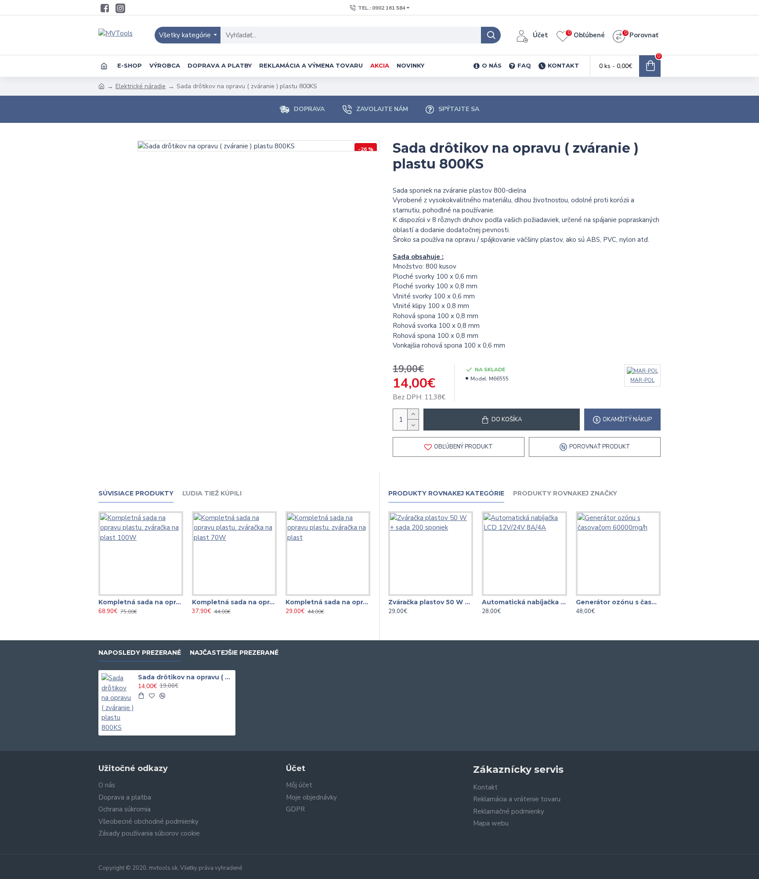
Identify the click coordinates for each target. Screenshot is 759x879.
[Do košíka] (141, 695)
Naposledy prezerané (139, 653)
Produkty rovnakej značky (565, 493)
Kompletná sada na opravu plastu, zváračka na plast (328, 602)
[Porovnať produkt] (158, 594)
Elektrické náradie (141, 86)
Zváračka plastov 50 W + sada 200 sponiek (430, 602)
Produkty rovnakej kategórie (446, 493)
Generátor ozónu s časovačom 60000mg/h (618, 602)
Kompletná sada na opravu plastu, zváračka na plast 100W (140, 602)
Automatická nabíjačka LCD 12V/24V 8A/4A (524, 602)
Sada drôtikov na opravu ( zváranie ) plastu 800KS (185, 677)
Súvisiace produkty (135, 493)
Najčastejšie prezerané (234, 653)
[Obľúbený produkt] (140, 594)
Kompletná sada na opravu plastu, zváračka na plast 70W (234, 602)
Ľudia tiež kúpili (212, 493)
